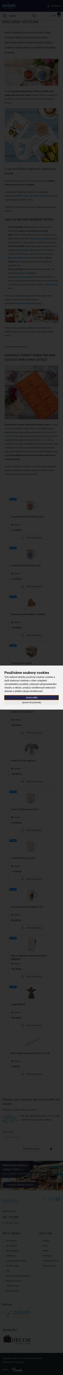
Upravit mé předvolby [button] (31, 702)
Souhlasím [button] (31, 697)
